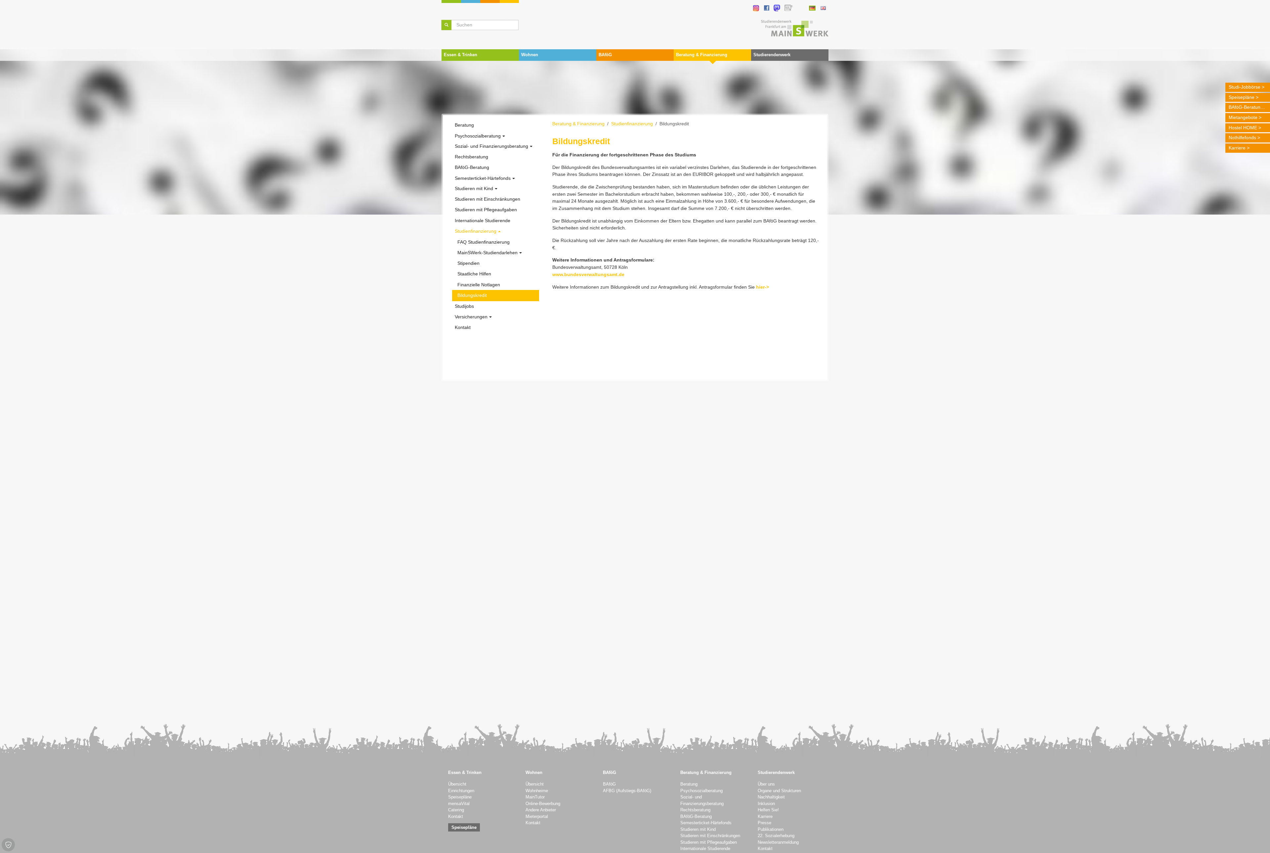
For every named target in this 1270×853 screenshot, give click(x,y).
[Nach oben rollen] (1256, 839)
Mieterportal (537, 816)
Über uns (766, 784)
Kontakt (455, 816)
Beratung (689, 784)
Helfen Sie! (768, 810)
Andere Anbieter (541, 810)
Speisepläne (1241, 97)
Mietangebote (1243, 117)
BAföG (609, 784)
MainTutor (535, 797)
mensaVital (459, 803)
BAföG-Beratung (1246, 107)
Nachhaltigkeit (771, 797)
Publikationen (770, 829)
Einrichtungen (461, 791)
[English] (823, 8)
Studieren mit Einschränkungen (710, 835)
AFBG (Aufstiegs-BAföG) (627, 791)
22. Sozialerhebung (776, 835)
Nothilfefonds (1242, 137)
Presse (764, 823)
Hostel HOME (1243, 127)
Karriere (1237, 147)
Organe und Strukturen (779, 791)
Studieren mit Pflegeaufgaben (708, 842)
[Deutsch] (812, 8)
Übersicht (457, 784)
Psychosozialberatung (701, 791)
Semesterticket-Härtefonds (706, 823)
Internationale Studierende (705, 848)
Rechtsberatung (695, 810)
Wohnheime (537, 791)
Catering (456, 810)
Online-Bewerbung (543, 803)
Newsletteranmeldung (778, 842)
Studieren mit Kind (698, 829)
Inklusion (766, 803)
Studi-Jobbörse (1244, 87)
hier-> (762, 287)
